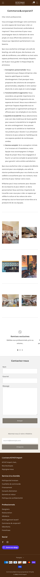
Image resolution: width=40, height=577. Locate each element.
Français (19, 557)
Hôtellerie (5, 516)
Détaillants (6, 527)
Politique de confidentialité (12, 498)
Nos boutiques (7, 466)
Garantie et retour (9, 494)
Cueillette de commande (11, 484)
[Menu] (3, 3)
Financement (7, 487)
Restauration (7, 513)
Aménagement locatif (10, 520)
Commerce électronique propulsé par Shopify (20, 572)
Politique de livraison (10, 480)
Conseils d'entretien (9, 491)
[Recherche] (37, 3)
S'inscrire (20, 447)
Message (6, 386)
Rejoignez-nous (8, 469)
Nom (4, 367)
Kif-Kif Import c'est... (9, 462)
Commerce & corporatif (11, 523)
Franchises (6, 530)
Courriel (6, 376)
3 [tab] (22, 350)
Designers (5, 509)
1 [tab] (17, 350)
